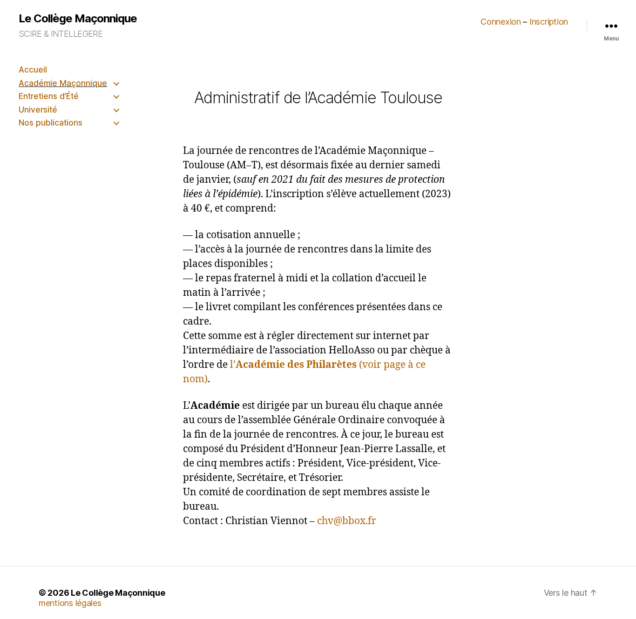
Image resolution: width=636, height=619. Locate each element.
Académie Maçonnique (63, 83)
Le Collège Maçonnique (78, 18)
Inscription (548, 22)
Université (38, 109)
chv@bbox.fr (346, 521)
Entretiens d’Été (49, 96)
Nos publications (50, 122)
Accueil (33, 69)
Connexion (500, 22)
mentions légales (70, 603)
